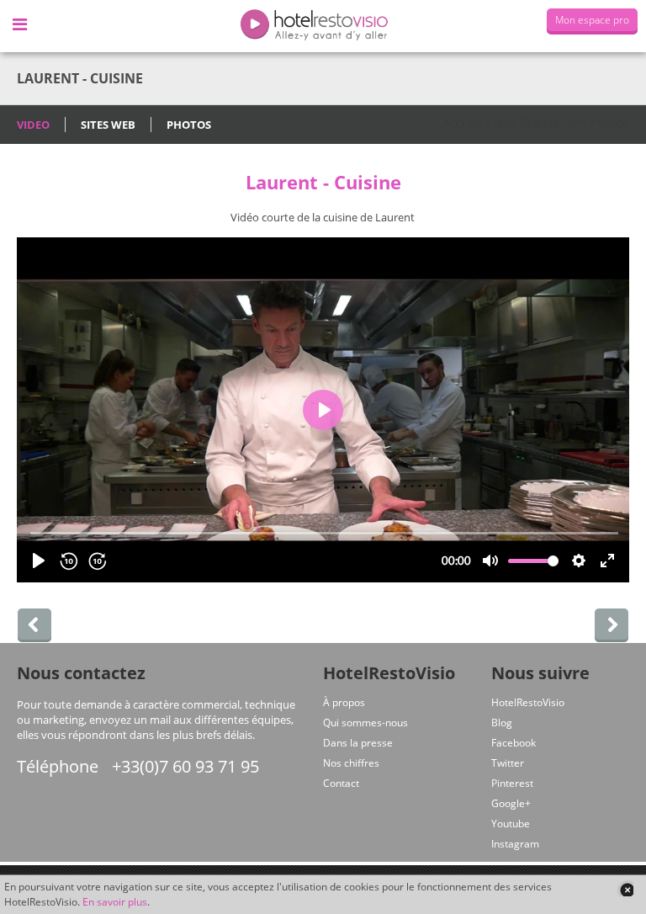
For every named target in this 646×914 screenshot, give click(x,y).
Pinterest (512, 783)
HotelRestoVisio (527, 702)
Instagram (515, 844)
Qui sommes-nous (365, 722)
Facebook (513, 743)
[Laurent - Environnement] (611, 625)
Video (33, 124)
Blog (501, 722)
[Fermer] (625, 887)
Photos (189, 124)
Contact (341, 783)
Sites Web (108, 124)
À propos (344, 702)
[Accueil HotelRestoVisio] (323, 26)
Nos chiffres (351, 763)
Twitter (507, 763)
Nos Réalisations (540, 122)
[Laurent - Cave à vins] (34, 625)
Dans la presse (358, 743)
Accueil (462, 122)
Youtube (510, 823)
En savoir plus (114, 902)
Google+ (511, 803)
